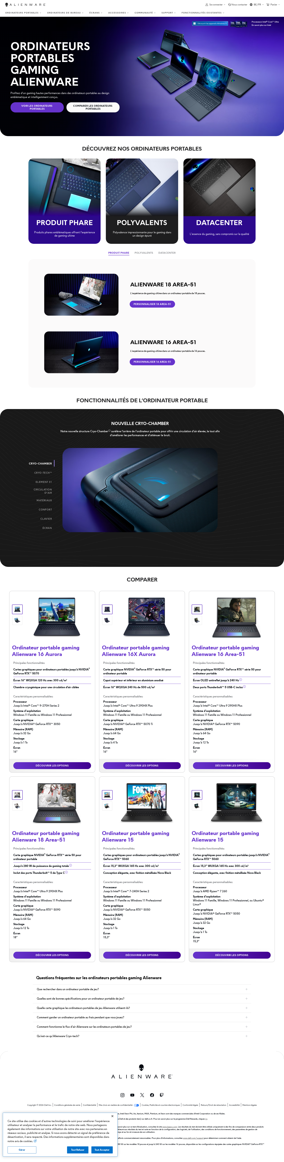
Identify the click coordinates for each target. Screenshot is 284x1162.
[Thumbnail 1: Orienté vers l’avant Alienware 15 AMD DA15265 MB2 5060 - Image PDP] (197, 794)
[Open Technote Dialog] (109, 430)
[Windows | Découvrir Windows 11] (210, 23)
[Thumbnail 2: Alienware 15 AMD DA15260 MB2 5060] (107, 806)
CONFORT (45, 509)
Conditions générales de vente (67, 1105)
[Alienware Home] (26, 4)
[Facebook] (152, 1095)
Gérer (22, 1149)
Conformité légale (190, 1105)
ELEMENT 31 (44, 482)
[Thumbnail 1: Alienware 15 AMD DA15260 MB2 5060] (107, 794)
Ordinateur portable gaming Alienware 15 (135, 836)
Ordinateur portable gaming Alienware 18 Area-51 (46, 836)
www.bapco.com (169, 1126)
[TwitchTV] (162, 1095)
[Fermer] (112, 1116)
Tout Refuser (77, 1149)
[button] (215, 4)
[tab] (118, 253)
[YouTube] (132, 1095)
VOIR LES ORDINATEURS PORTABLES (37, 107)
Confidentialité (89, 1105)
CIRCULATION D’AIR (43, 491)
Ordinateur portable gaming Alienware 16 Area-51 (225, 650)
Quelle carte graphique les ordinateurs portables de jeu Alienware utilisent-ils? (83, 1008)
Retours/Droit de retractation (213, 1105)
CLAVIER (46, 518)
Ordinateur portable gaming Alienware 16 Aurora (46, 650)
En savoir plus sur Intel (261, 25)
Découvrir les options (52, 765)
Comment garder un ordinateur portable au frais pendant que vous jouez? (80, 1017)
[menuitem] (24, 13)
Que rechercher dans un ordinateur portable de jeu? (68, 989)
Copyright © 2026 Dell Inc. (39, 1105)
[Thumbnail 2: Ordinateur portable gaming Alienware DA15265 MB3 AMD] (197, 806)
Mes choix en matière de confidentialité (116, 1105)
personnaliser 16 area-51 (152, 361)
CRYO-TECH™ (43, 472)
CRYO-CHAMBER (40, 463)
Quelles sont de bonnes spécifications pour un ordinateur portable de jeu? (80, 998)
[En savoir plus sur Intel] (239, 23)
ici (206, 1118)
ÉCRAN (47, 528)
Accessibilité (234, 1105)
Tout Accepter (102, 1149)
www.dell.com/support (193, 1138)
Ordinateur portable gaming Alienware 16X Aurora (135, 650)
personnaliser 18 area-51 (152, 304)
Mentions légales (249, 1105)
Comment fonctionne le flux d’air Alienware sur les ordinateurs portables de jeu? (84, 1027)
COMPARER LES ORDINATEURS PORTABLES (93, 107)
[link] (237, 4)
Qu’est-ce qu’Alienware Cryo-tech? (58, 1036)
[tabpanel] (142, 323)
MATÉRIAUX (44, 500)
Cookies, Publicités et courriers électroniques (161, 1105)
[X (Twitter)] (142, 1095)
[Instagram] (122, 1095)
